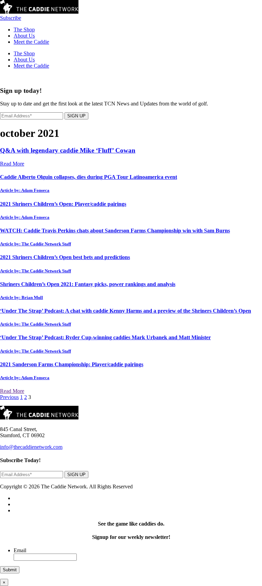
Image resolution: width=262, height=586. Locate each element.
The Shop (24, 29)
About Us (24, 36)
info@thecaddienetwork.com (31, 447)
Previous (9, 397)
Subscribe (10, 18)
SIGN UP (76, 115)
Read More (12, 164)
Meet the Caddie (31, 42)
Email (20, 550)
